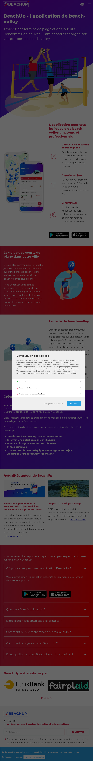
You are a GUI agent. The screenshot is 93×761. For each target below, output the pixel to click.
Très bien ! (74, 404)
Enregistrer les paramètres (54, 404)
